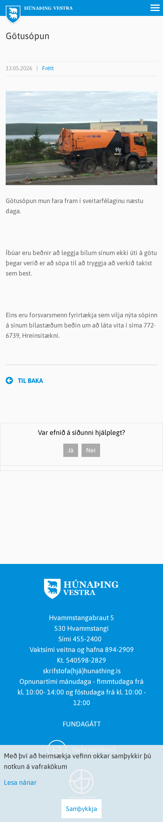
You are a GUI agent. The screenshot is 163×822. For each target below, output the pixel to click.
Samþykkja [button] (81, 809)
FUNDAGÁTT (82, 724)
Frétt (48, 68)
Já (71, 450)
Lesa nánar (20, 782)
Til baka (30, 380)
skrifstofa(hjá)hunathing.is (82, 671)
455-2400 (89, 639)
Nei (91, 450)
